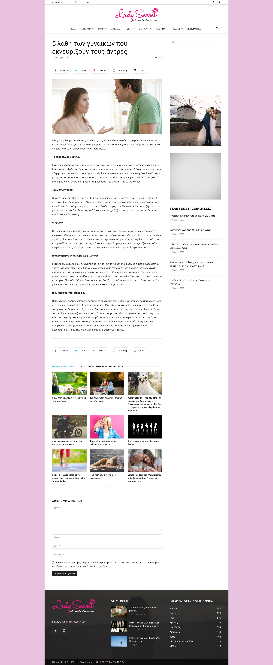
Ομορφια (86, 29)
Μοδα (101, 29)
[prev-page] (104, 487)
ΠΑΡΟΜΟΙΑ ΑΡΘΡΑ (63, 366)
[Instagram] (218, 2)
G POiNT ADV (106, 662)
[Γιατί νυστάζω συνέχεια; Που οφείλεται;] (107, 460)
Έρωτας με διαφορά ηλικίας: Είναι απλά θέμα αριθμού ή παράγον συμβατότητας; (144, 478)
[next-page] (109, 487)
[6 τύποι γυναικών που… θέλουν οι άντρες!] (145, 426)
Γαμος (176, 29)
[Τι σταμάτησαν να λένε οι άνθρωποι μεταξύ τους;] (107, 383)
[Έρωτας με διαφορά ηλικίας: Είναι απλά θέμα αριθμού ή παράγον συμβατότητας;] (145, 460)
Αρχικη (73, 29)
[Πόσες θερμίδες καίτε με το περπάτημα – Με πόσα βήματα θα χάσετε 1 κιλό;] (69, 460)
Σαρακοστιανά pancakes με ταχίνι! (190, 229)
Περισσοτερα (194, 29)
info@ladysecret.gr (75, 621)
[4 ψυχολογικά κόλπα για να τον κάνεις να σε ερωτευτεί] (69, 426)
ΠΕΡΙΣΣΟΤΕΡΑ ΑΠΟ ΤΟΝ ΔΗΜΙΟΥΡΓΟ (100, 366)
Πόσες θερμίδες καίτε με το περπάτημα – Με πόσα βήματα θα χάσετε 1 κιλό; (68, 478)
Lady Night (162, 29)
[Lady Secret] (136, 15)
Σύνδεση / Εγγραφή (82, 2)
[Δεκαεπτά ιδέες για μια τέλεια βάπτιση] (119, 611)
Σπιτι (129, 29)
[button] (217, 29)
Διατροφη (144, 29)
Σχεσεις (115, 29)
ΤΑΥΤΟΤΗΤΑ (118, 662)
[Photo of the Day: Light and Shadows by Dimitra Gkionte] (119, 626)
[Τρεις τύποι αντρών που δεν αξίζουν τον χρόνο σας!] (107, 426)
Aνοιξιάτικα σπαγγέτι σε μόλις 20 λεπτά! (193, 215)
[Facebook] (213, 2)
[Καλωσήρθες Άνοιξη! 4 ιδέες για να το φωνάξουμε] (69, 383)
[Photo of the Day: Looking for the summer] (119, 641)
